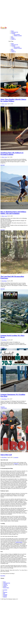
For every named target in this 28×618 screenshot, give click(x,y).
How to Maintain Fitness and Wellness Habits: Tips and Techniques (13, 212)
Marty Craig (4, 103)
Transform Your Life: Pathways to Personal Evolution (12, 153)
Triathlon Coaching (18, 48)
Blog (12, 49)
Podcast (12, 50)
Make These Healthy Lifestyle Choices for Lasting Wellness (13, 100)
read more (3, 106)
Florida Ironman (19, 542)
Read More (3, 575)
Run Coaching (17, 47)
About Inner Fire (14, 44)
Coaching (13, 45)
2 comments (15, 457)
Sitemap (4, 586)
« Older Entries (4, 408)
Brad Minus (4, 280)
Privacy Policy (6, 587)
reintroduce (16, 463)
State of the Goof (6, 454)
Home (12, 43)
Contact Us (13, 51)
